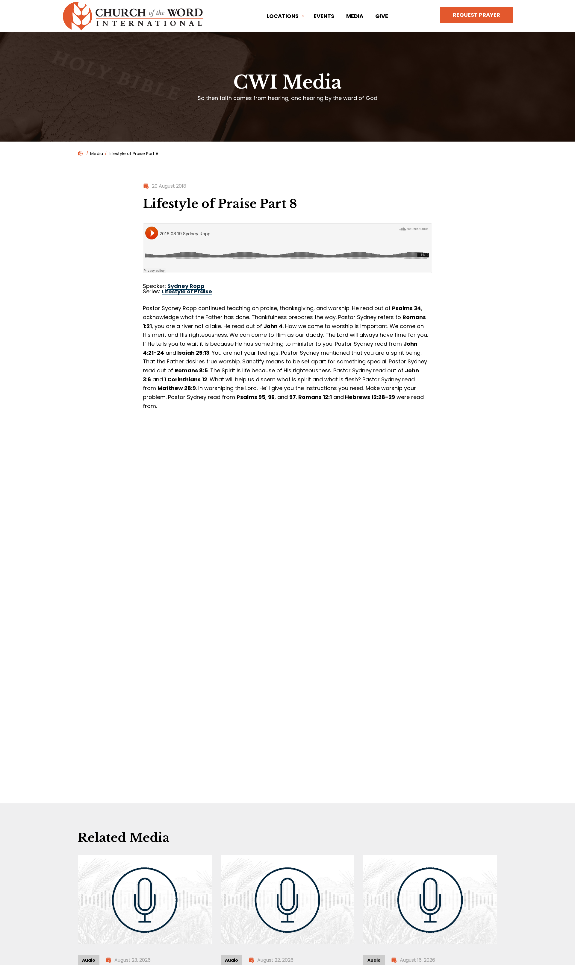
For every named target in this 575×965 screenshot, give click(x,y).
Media (354, 16)
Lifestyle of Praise (187, 291)
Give (381, 16)
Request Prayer (476, 15)
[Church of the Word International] (134, 16)
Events (324, 16)
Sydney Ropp (186, 286)
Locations (283, 16)
